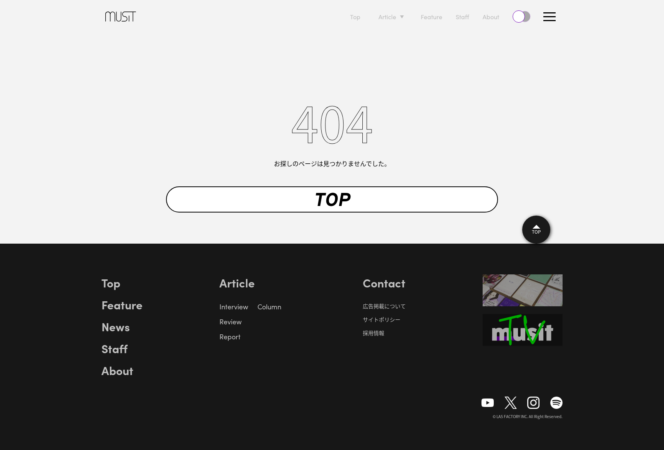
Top (355, 17)
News (115, 326)
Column (269, 306)
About (491, 17)
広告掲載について (384, 306)
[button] (549, 16)
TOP (332, 199)
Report (230, 336)
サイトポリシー (381, 319)
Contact (384, 282)
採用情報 (373, 333)
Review (230, 321)
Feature (431, 17)
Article (387, 17)
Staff (462, 17)
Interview (233, 306)
